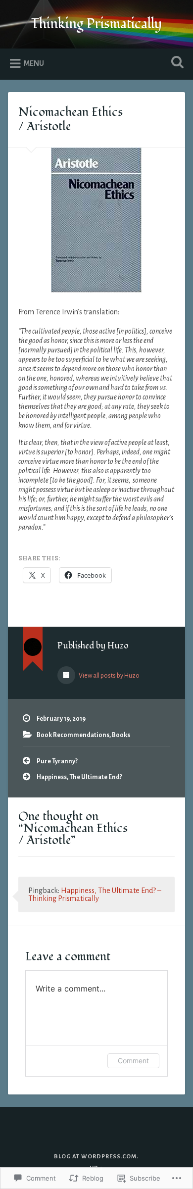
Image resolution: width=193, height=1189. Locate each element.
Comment (133, 1060)
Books (121, 735)
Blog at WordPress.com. (96, 1156)
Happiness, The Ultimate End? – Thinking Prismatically (94, 894)
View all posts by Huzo (109, 675)
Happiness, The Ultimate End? (79, 777)
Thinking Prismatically (96, 24)
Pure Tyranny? (57, 761)
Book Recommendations (73, 735)
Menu (33, 63)
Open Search (176, 63)
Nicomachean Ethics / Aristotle (70, 119)
